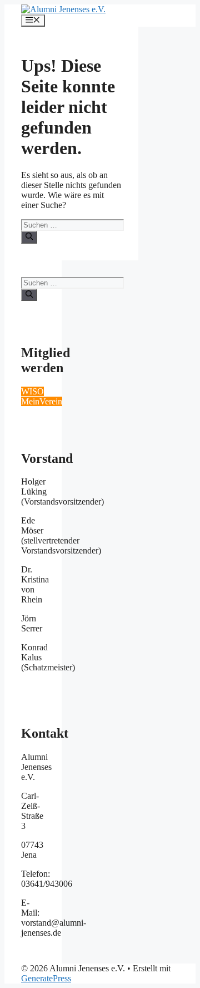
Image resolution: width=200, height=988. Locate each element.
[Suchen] (29, 237)
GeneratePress (46, 978)
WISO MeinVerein (41, 396)
